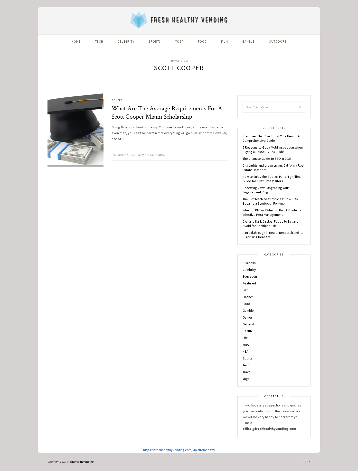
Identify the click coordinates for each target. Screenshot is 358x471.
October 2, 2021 (124, 155)
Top (306, 461)
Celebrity (126, 41)
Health (247, 331)
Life (245, 338)
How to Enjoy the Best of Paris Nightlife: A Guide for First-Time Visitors (272, 178)
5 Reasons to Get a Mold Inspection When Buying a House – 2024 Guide (273, 149)
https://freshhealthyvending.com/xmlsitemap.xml (179, 450)
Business (249, 263)
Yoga (179, 41)
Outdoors (277, 41)
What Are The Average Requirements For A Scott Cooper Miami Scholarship (167, 112)
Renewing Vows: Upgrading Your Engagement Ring (266, 190)
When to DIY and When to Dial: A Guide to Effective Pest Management (272, 212)
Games (248, 317)
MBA (246, 344)
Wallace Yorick (154, 155)
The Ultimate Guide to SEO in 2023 (267, 158)
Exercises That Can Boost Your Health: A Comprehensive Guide (271, 138)
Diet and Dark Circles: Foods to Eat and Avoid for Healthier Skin (271, 223)
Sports (155, 41)
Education (250, 276)
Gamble (248, 41)
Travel (247, 372)
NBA (245, 351)
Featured (249, 283)
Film (224, 41)
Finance (248, 297)
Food (202, 41)
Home (76, 41)
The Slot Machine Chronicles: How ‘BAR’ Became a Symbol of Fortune (271, 201)
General (118, 100)
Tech (99, 41)
